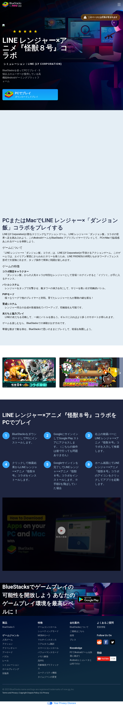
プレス (73, 639)
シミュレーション (10, 665)
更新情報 (101, 627)
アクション (7, 644)
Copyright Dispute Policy (29, 693)
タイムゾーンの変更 (47, 677)
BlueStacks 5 (8, 627)
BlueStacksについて (79, 627)
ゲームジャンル (10, 635)
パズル (5, 656)
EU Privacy (44, 693)
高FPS (41, 660)
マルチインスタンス (47, 639)
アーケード (7, 652)
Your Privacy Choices (65, 703)
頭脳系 (5, 673)
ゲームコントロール (47, 627)
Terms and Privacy (10, 693)
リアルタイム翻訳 (46, 644)
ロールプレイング (10, 669)
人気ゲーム (7, 639)
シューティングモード (48, 631)
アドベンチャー (9, 648)
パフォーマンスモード (48, 652)
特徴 (40, 622)
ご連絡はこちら (77, 631)
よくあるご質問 (105, 622)
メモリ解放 (43, 656)
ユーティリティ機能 (47, 672)
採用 (72, 635)
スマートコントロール (48, 648)
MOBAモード (44, 635)
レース (5, 660)
